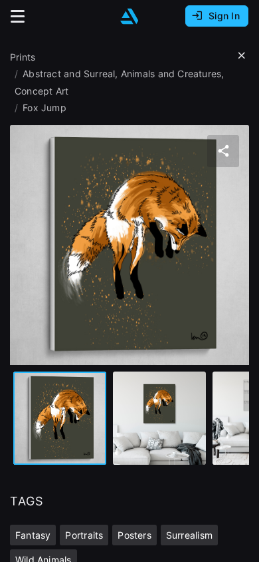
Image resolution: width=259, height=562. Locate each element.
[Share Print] (223, 151)
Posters (134, 535)
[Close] (241, 56)
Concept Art (41, 91)
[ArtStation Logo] (129, 16)
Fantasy (32, 535)
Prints (22, 57)
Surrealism (189, 535)
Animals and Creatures (171, 73)
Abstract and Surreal (69, 73)
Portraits (84, 535)
